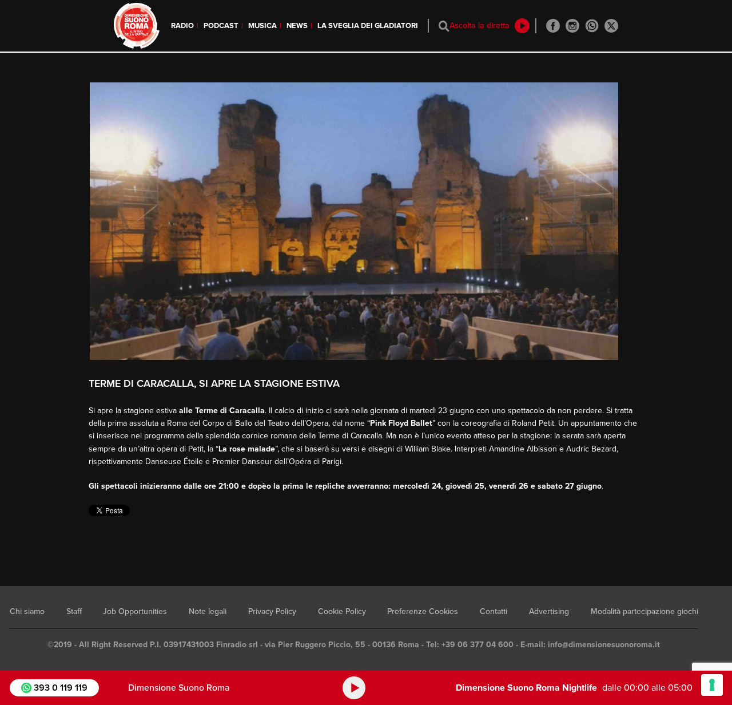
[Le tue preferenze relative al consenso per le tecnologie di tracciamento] (712, 685)
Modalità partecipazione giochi (644, 611)
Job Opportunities (135, 611)
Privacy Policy (272, 611)
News (297, 25)
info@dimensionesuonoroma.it (604, 644)
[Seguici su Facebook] (553, 26)
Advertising (549, 611)
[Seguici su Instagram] (572, 26)
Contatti (493, 611)
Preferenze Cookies (422, 611)
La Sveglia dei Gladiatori (367, 25)
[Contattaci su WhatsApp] (592, 26)
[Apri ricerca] (444, 26)
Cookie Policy (342, 611)
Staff (74, 611)
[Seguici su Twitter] (611, 26)
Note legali (207, 611)
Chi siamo (27, 611)
